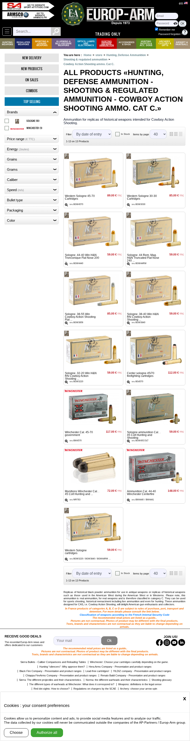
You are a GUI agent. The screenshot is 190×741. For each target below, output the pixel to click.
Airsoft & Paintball (182, 43)
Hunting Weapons (7, 43)
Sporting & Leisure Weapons (42, 43)
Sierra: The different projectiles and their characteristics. (50, 680)
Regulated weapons (23, 43)
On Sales (31, 79)
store (98, 55)
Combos (32, 90)
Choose (16, 733)
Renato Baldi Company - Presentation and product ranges (133, 675)
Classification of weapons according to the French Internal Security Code (124, 614)
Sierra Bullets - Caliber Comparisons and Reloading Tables (53, 662)
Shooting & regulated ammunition (85, 59)
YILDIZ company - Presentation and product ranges (142, 671)
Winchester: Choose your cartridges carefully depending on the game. (129, 662)
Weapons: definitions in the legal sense (140, 684)
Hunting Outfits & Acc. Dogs (146, 43)
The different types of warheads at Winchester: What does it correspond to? (71, 684)
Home (88, 55)
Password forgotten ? (170, 34)
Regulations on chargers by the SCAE (94, 688)
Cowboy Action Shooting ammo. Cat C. (88, 64)
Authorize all (47, 733)
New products (31, 68)
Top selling (31, 101)
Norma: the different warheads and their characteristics (117, 680)
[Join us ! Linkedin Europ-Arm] (181, 642)
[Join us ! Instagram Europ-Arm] (167, 642)
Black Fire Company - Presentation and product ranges (50, 671)
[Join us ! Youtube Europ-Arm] (174, 642)
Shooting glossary (162, 680)
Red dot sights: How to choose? (52, 688)
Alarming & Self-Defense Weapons (63, 43)
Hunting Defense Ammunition (106, 43)
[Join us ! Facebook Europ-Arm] (159, 642)
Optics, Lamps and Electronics (86, 43)
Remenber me (167, 29)
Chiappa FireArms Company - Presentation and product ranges (61, 675)
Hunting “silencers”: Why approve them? (62, 666)
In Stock (125, 134)
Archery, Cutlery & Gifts (164, 43)
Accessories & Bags (126, 43)
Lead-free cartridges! (97, 671)
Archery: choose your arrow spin (138, 688)
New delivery (31, 57)
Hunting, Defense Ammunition (126, 55)
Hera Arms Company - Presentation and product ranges (120, 666)
